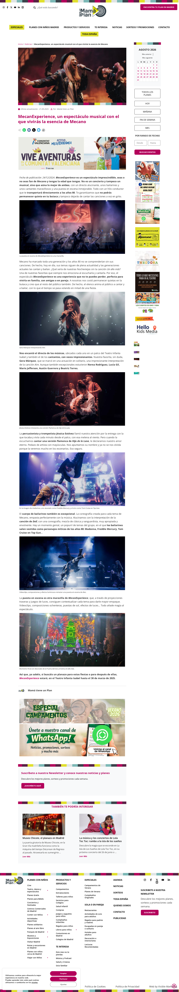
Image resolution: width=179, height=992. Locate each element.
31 (138, 80)
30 (157, 77)
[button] (24, 130)
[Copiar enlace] (43, 130)
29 (153, 77)
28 (150, 77)
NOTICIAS (118, 886)
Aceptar (63, 973)
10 (138, 71)
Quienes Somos (122, 905)
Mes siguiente (147, 58)
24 (138, 77)
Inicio (20, 44)
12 (144, 71)
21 (150, 74)
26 (144, 77)
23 (157, 74)
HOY (147, 103)
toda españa (120, 899)
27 (147, 77)
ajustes (35, 982)
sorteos (118, 892)
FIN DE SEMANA (147, 119)
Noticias (28, 44)
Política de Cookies (95, 986)
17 (138, 74)
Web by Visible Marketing (163, 986)
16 (157, 71)
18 (141, 74)
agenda (117, 879)
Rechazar (63, 979)
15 (153, 71)
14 (150, 71)
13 (147, 71)
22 (153, 74)
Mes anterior (146, 54)
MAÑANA (147, 111)
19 (144, 74)
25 (141, 77)
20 (147, 74)
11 (141, 71)
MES (147, 128)
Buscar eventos (147, 152)
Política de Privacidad (127, 986)
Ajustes (63, 984)
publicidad (119, 918)
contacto (119, 911)
